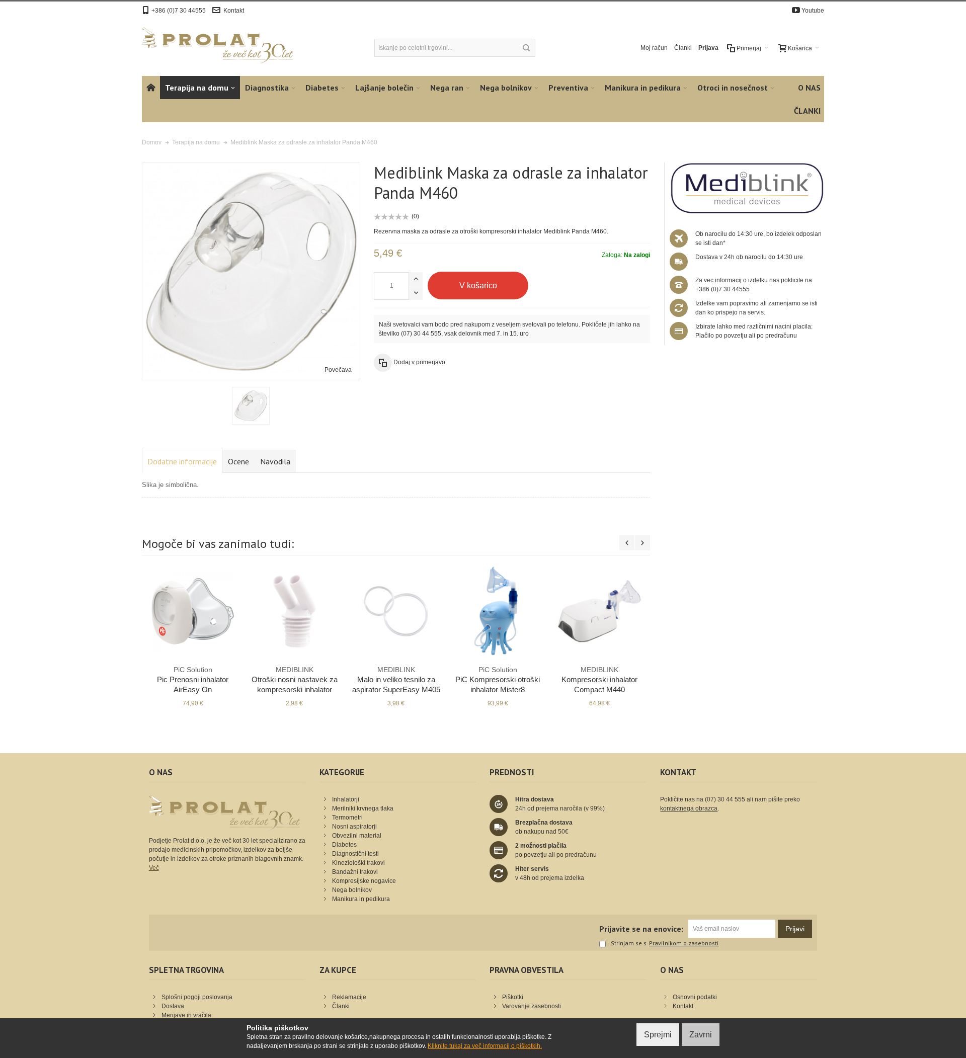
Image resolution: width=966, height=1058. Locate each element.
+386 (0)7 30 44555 (178, 10)
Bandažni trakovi (355, 871)
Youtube (812, 10)
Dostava (173, 1006)
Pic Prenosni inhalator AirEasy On (192, 680)
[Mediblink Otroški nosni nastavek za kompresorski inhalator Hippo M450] (294, 611)
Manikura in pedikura (361, 899)
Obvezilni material (356, 835)
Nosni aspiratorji (354, 826)
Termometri (347, 817)
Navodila (275, 461)
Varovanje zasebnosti (531, 1006)
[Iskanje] (526, 47)
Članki (683, 47)
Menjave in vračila (186, 1015)
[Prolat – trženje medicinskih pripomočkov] (217, 45)
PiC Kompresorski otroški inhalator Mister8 (497, 680)
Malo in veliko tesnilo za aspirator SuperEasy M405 (396, 680)
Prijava (708, 47)
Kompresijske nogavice (364, 880)
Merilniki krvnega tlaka (362, 808)
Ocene (238, 461)
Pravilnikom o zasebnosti (683, 943)
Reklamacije (349, 997)
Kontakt (233, 10)
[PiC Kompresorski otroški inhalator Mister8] (497, 611)
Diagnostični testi (355, 853)
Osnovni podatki (695, 997)
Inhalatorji (345, 799)
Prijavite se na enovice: (641, 929)
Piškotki (512, 997)
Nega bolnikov (352, 889)
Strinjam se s (629, 943)
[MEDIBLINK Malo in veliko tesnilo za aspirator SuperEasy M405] (396, 611)
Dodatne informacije (182, 461)
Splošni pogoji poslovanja (197, 997)
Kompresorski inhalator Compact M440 (599, 680)
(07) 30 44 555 (421, 333)
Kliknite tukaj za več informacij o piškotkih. (485, 1045)
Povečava (338, 369)
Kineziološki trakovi (358, 862)
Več (154, 867)
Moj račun (654, 47)
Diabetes (344, 844)
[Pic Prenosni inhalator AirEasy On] (192, 611)
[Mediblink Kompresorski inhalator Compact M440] (599, 611)
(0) (415, 216)
